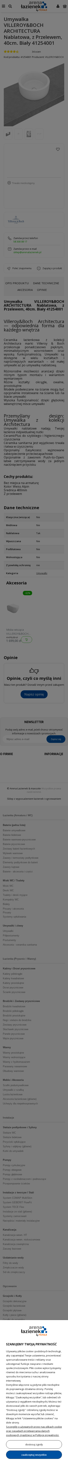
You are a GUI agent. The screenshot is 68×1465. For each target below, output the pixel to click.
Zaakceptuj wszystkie (34, 1454)
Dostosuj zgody (34, 1444)
